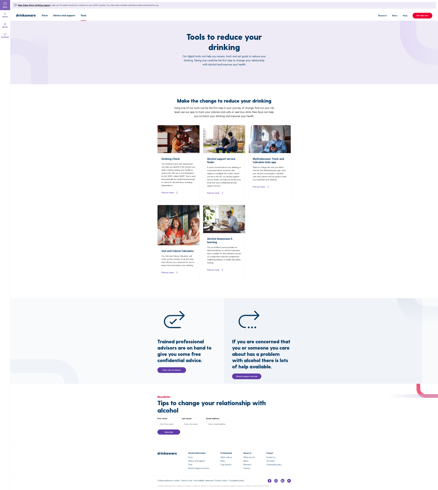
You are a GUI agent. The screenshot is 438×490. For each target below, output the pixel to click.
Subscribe (168, 432)
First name (162, 418)
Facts (45, 15)
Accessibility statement (204, 480)
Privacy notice (221, 480)
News (394, 15)
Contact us (270, 457)
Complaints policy (236, 480)
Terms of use (186, 480)
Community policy (274, 464)
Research (382, 15)
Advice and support (64, 15)
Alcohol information (196, 453)
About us (247, 453)
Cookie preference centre (168, 480)
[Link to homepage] (26, 15)
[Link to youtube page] (289, 482)
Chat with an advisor (172, 370)
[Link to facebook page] (269, 482)
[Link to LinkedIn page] (282, 482)
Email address (212, 418)
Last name (187, 418)
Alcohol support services (246, 376)
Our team (270, 461)
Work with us (226, 457)
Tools (83, 15)
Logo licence (225, 464)
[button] (5, 5)
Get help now (420, 15)
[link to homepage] (172, 454)
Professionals (226, 453)
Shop (405, 15)
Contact (269, 453)
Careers (246, 468)
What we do (249, 457)
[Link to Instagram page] (276, 482)
